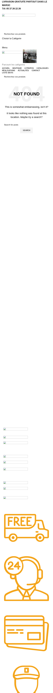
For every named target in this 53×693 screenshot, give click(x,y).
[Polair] (15, 484)
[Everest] (15, 503)
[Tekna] (15, 438)
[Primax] (15, 474)
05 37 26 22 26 (13, 8)
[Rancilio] (15, 464)
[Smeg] (15, 448)
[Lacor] (15, 491)
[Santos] (15, 458)
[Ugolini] (15, 431)
